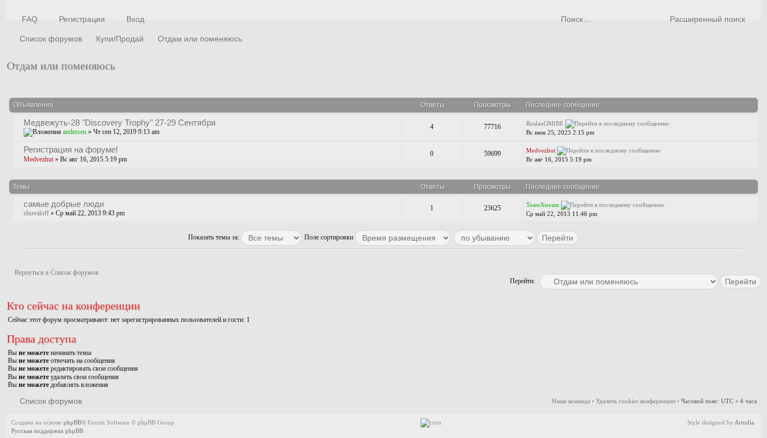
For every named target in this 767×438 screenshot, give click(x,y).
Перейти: (522, 281)
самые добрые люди (64, 204)
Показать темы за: (214, 237)
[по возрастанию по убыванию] (516, 237)
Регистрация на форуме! (71, 149)
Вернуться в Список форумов (57, 272)
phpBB (72, 422)
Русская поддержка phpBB (47, 430)
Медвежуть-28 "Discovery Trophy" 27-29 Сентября (120, 122)
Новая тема (36, 83)
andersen (74, 132)
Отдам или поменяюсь (61, 65)
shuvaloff (36, 213)
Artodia (744, 422)
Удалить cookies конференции (635, 401)
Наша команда (571, 401)
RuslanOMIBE (545, 123)
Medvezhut (38, 159)
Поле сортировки (329, 237)
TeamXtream (542, 204)
